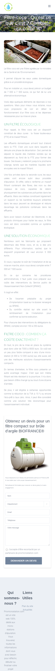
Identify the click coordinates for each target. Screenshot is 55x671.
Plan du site (27, 606)
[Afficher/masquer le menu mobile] (49, 6)
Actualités (27, 609)
